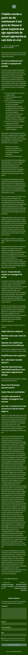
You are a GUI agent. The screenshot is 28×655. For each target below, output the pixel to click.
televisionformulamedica (7, 47)
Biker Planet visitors (13, 579)
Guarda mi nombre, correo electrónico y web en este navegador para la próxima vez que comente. (13, 639)
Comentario (4, 606)
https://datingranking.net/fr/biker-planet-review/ (12, 261)
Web (2, 633)
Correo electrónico (6, 627)
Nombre (3, 622)
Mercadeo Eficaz (18, 651)
